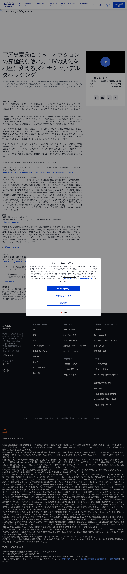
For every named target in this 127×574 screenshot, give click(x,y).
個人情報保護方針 (86, 279)
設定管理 (63, 303)
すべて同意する (63, 289)
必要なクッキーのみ (63, 296)
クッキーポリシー (70, 279)
